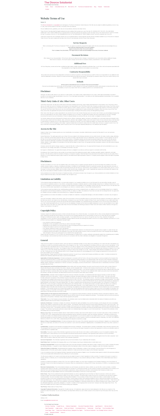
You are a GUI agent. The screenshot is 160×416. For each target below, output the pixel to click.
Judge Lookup (58, 408)
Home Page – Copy (49, 410)
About (51, 6)
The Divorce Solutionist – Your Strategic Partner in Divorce (98, 410)
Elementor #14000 (54, 412)
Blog (95, 6)
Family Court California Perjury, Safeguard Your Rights (69, 410)
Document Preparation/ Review (85, 406)
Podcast (100, 6)
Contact (47, 9)
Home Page (98, 408)
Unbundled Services (59, 6)
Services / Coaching (50, 406)
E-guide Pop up (60, 406)
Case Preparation (49, 408)
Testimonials (107, 6)
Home (46, 6)
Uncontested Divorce (81, 408)
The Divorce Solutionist (58, 2)
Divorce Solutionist (47, 25)
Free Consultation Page (108, 408)
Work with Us (71, 6)
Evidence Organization (71, 406)
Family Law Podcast (69, 408)
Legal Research (98, 406)
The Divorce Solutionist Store (85, 6)
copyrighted (57, 25)
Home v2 (63, 412)
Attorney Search (108, 406)
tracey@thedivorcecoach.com (51, 400)
